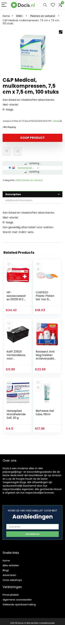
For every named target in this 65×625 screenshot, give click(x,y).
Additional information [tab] (18, 200)
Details (56, 120)
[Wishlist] (53, 5)
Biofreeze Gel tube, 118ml (45, 412)
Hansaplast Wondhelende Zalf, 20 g (16, 414)
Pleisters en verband (42, 16)
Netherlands (25, 167)
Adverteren (9, 575)
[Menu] (4, 5)
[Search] (45, 5)
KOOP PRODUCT (32, 138)
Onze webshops (12, 580)
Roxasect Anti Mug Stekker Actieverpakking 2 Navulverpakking (45, 360)
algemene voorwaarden (17, 599)
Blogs (6, 570)
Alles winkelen (11, 565)
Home (6, 16)
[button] (60, 32)
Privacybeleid (11, 595)
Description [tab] (13, 194)
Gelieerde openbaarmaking (19, 604)
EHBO (19, 16)
